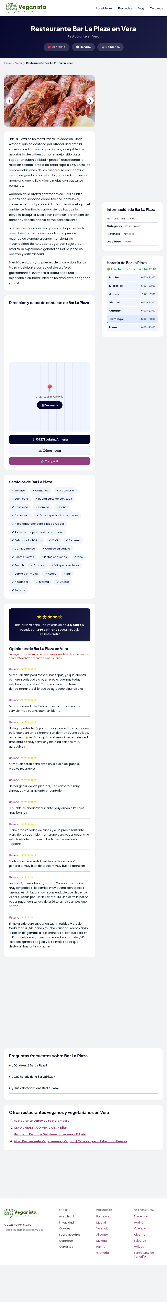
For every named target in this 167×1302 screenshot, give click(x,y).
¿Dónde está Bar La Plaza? (29, 1065)
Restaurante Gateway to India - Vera (41, 1121)
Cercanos (156, 8)
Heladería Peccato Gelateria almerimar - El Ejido (50, 1134)
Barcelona (103, 1216)
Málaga (101, 1241)
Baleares (140, 1241)
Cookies (64, 1228)
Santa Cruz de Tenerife (144, 1255)
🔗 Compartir (50, 461)
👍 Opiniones (110, 47)
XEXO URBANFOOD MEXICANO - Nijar (40, 1128)
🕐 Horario (83, 47)
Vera (18, 63)
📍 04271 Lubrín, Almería (50, 439)
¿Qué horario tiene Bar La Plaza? (33, 1076)
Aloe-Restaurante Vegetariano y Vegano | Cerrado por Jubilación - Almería (70, 1141)
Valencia (102, 1228)
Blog (141, 8)
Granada (102, 1253)
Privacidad (66, 1223)
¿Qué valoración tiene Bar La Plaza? (35, 1088)
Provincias (125, 8)
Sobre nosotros (69, 1235)
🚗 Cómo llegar (49, 450)
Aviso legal (66, 1216)
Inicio (7, 63)
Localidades (104, 8)
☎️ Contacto (56, 47)
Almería (128, 234)
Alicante (102, 1235)
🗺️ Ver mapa (49, 405)
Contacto (66, 1241)
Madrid (101, 1223)
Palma (100, 1247)
